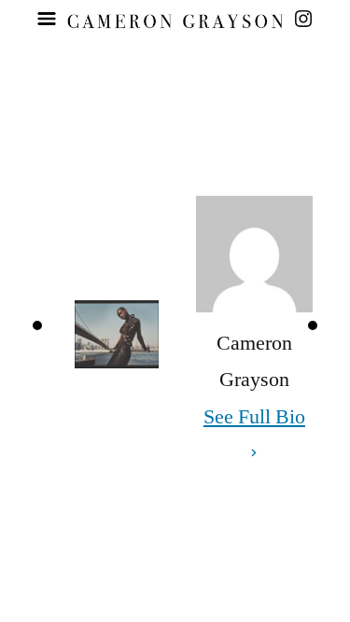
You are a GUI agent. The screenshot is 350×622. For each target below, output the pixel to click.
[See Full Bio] (253, 454)
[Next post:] (312, 325)
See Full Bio (254, 417)
